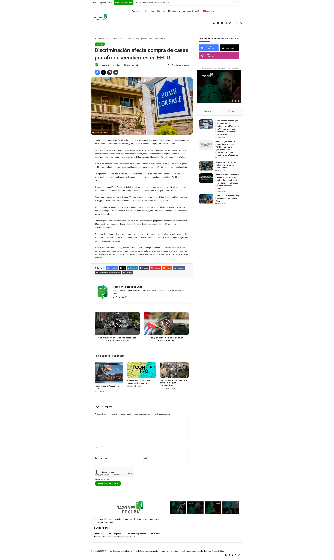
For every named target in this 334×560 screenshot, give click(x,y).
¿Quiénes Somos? (191, 11)
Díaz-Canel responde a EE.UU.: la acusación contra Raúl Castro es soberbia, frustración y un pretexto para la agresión (179, 3)
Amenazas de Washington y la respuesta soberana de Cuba (227, 198)
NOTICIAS (105, 39)
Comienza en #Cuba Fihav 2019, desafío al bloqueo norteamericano (173, 382)
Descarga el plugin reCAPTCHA (104, 479)
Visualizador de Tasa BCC (127, 534)
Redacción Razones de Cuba (109, 65)
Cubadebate (106, 534)
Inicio (98, 39)
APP (114, 534)
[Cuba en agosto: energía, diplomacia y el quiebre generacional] (206, 166)
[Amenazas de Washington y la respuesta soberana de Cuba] (206, 199)
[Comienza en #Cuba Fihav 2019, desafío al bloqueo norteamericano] (174, 370)
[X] (119, 297)
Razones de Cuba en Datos (149, 534)
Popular (231, 111)
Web (145, 458)
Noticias (161, 11)
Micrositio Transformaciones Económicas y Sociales (115, 537)
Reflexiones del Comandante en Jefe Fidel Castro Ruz (219, 68)
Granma (97, 534)
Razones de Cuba (100, 519)
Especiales (136, 11)
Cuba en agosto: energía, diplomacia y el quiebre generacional (226, 165)
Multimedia (173, 11)
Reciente (207, 111)
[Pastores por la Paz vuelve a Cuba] (109, 372)
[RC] (100, 17)
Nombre (99, 447)
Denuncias (149, 11)
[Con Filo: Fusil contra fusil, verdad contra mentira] (141, 370)
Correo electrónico (103, 458)
